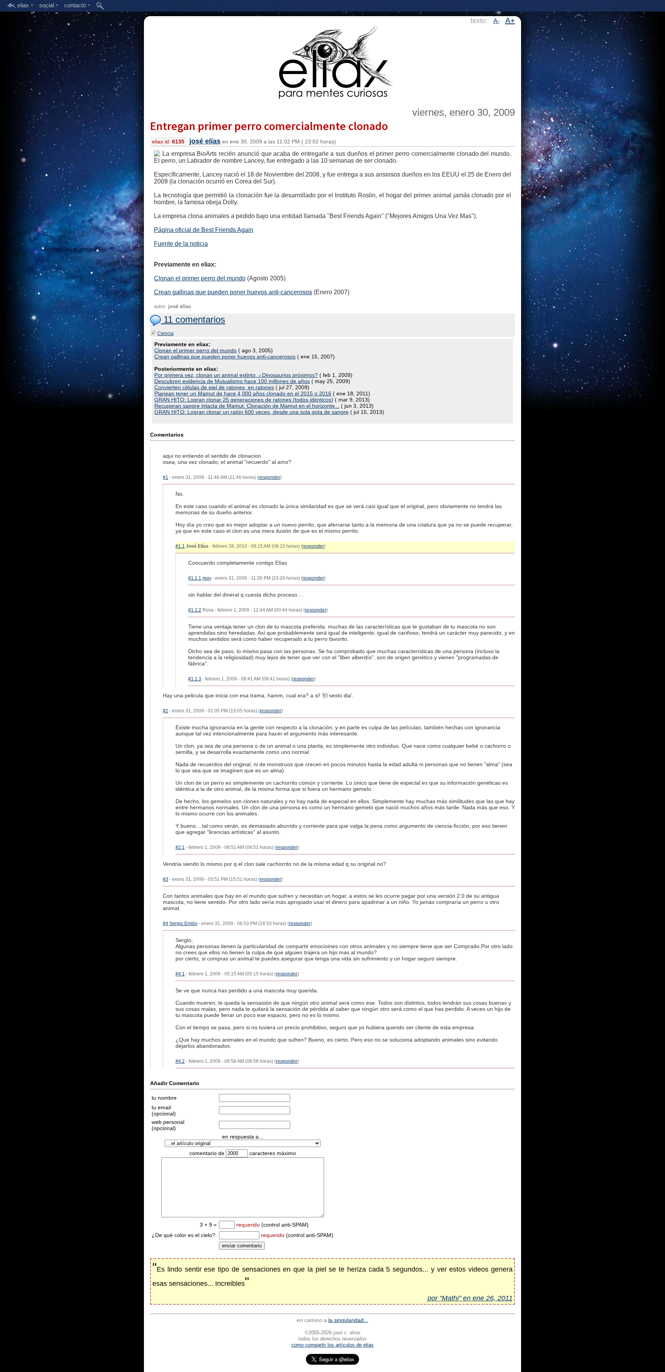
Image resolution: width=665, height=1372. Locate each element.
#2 (165, 711)
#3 (165, 879)
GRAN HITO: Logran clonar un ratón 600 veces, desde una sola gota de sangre (251, 412)
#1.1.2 (194, 610)
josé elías (205, 141)
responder (269, 477)
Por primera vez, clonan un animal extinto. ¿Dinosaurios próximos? (236, 375)
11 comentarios (193, 319)
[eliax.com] (332, 61)
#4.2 (180, 1061)
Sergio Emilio (183, 923)
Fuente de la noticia (181, 243)
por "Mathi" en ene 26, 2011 (470, 1298)
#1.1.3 (194, 679)
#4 (165, 923)
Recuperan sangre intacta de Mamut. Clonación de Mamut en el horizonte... (246, 406)
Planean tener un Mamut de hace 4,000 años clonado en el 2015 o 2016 (242, 393)
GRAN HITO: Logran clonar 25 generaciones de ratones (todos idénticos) (243, 400)
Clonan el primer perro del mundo (200, 278)
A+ (510, 20)
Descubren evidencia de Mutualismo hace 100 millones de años (232, 381)
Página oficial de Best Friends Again (203, 230)
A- (496, 21)
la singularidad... (348, 1320)
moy (206, 578)
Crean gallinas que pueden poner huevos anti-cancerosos (233, 292)
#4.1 (180, 974)
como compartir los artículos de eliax (332, 1345)
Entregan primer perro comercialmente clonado (269, 125)
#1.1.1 (194, 578)
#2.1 (180, 847)
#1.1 (180, 546)
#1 (165, 477)
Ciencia (165, 333)
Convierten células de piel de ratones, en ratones (214, 387)
